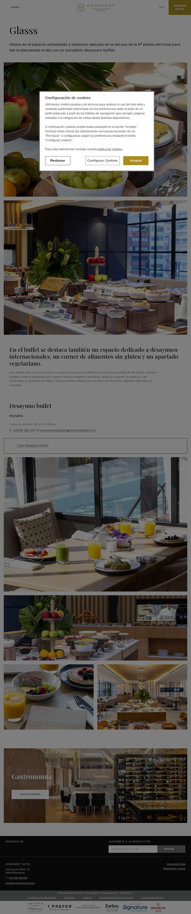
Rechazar (57, 160)
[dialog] (97, 131)
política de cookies (110, 149)
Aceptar (136, 160)
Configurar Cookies (102, 160)
